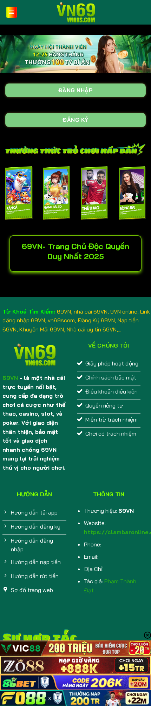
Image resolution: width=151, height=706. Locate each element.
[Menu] (12, 12)
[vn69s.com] (75, 12)
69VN (10, 377)
